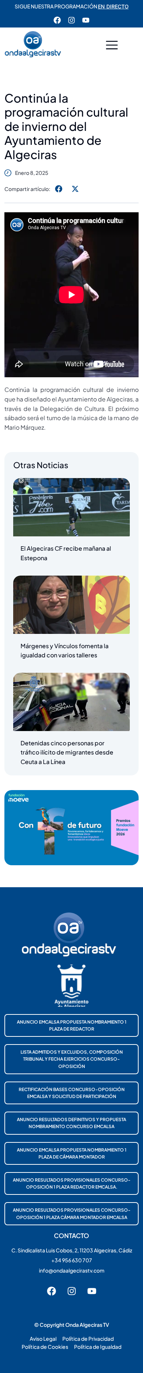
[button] (112, 46)
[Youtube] (85, 20)
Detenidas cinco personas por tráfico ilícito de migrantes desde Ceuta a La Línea (67, 752)
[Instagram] (71, 20)
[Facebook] (57, 20)
